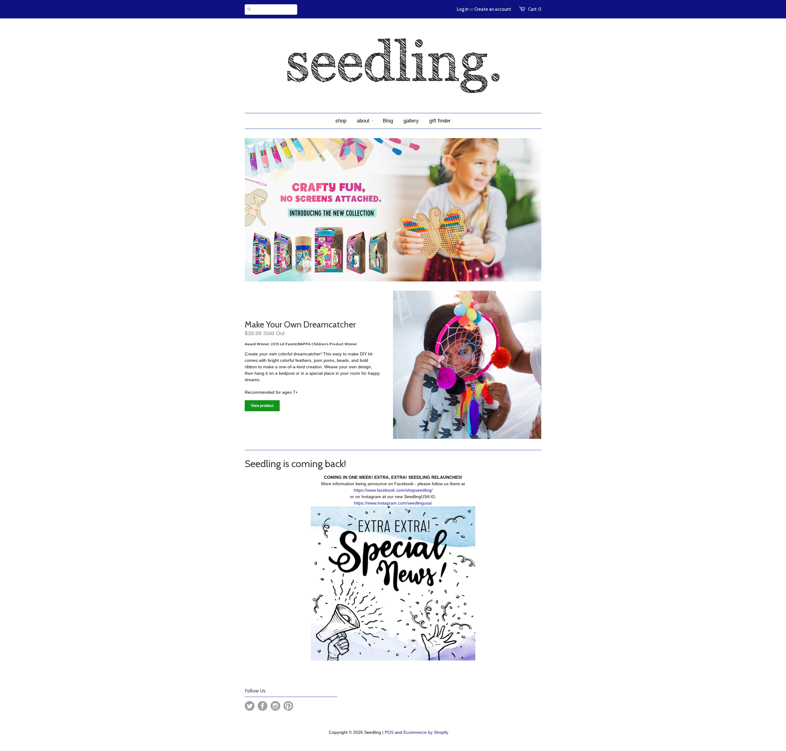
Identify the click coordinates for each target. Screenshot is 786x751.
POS (389, 732)
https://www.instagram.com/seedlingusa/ (393, 503)
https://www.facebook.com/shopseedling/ (393, 490)
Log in (463, 9)
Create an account (492, 9)
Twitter (250, 706)
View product (262, 406)
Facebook (262, 706)
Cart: (534, 9)
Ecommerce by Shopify (425, 732)
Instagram (275, 706)
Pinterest (288, 706)
